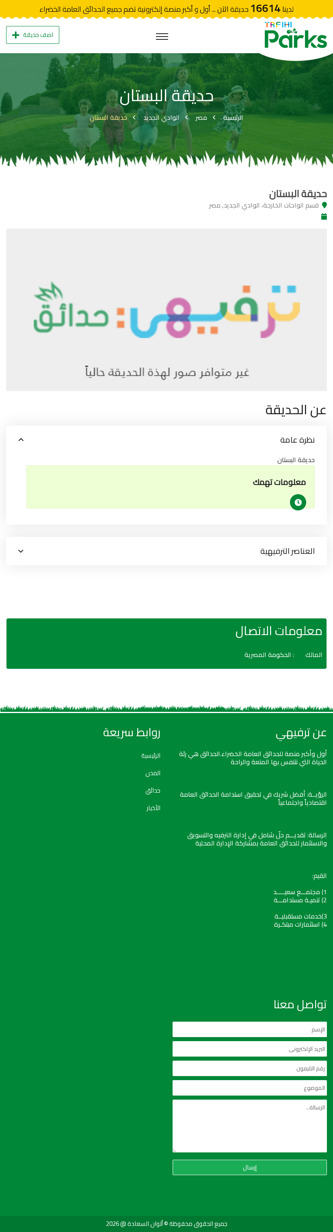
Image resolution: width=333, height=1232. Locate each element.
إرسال (250, 1167)
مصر (201, 117)
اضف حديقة (38, 35)
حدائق (152, 791)
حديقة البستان (108, 117)
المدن (152, 773)
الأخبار (153, 808)
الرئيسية (233, 117)
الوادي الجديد (161, 117)
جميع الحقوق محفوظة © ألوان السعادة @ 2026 (166, 1224)
